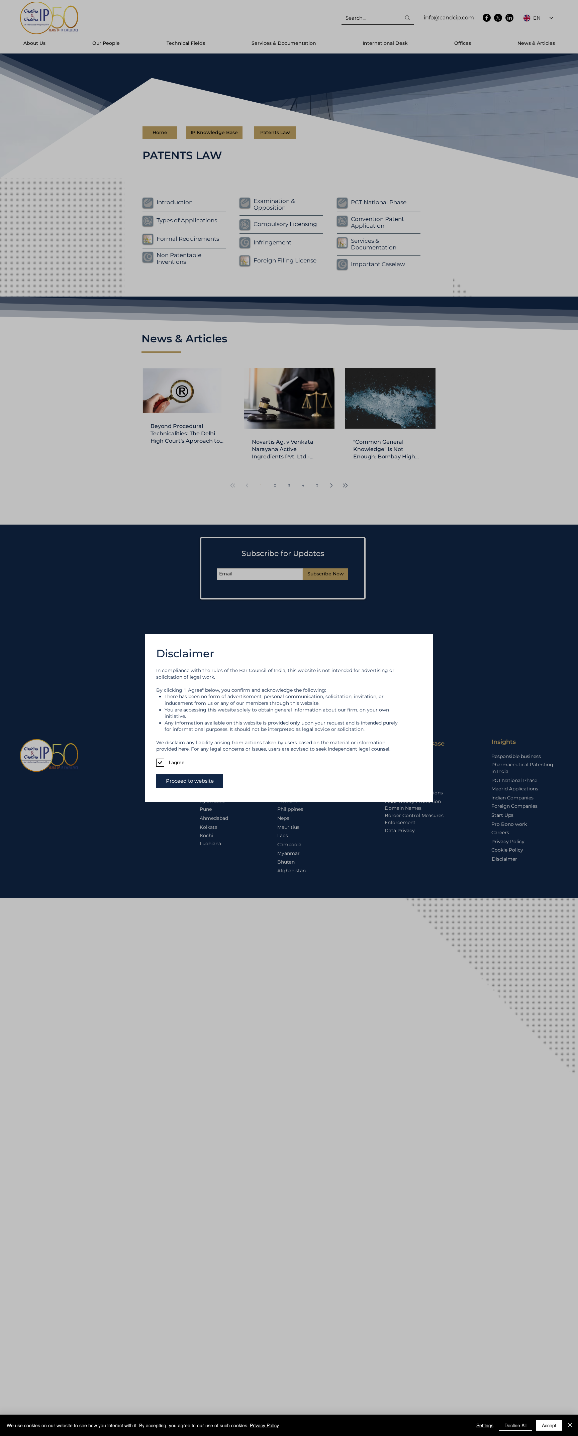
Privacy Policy (264, 1425)
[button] (189, 781)
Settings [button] (484, 1425)
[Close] (570, 1425)
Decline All (515, 1425)
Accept (549, 1425)
